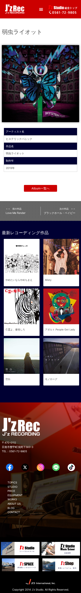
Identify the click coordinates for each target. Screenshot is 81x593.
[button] (41, 9)
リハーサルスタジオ (26, 551)
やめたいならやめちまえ (18, 279)
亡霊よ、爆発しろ (15, 329)
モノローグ (51, 379)
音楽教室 (67, 553)
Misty (48, 279)
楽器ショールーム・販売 (67, 568)
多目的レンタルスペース (27, 567)
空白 (7, 379)
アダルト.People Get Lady (60, 329)
